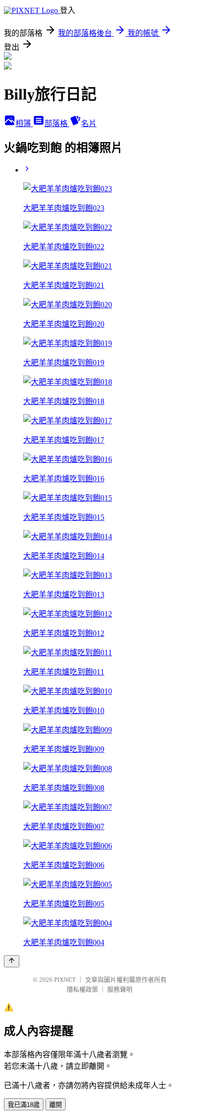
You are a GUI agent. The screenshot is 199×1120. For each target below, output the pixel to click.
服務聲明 (119, 989)
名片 (89, 123)
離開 (55, 1104)
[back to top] (11, 961)
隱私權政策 (82, 989)
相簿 (24, 123)
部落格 (57, 123)
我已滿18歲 (24, 1104)
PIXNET (65, 979)
